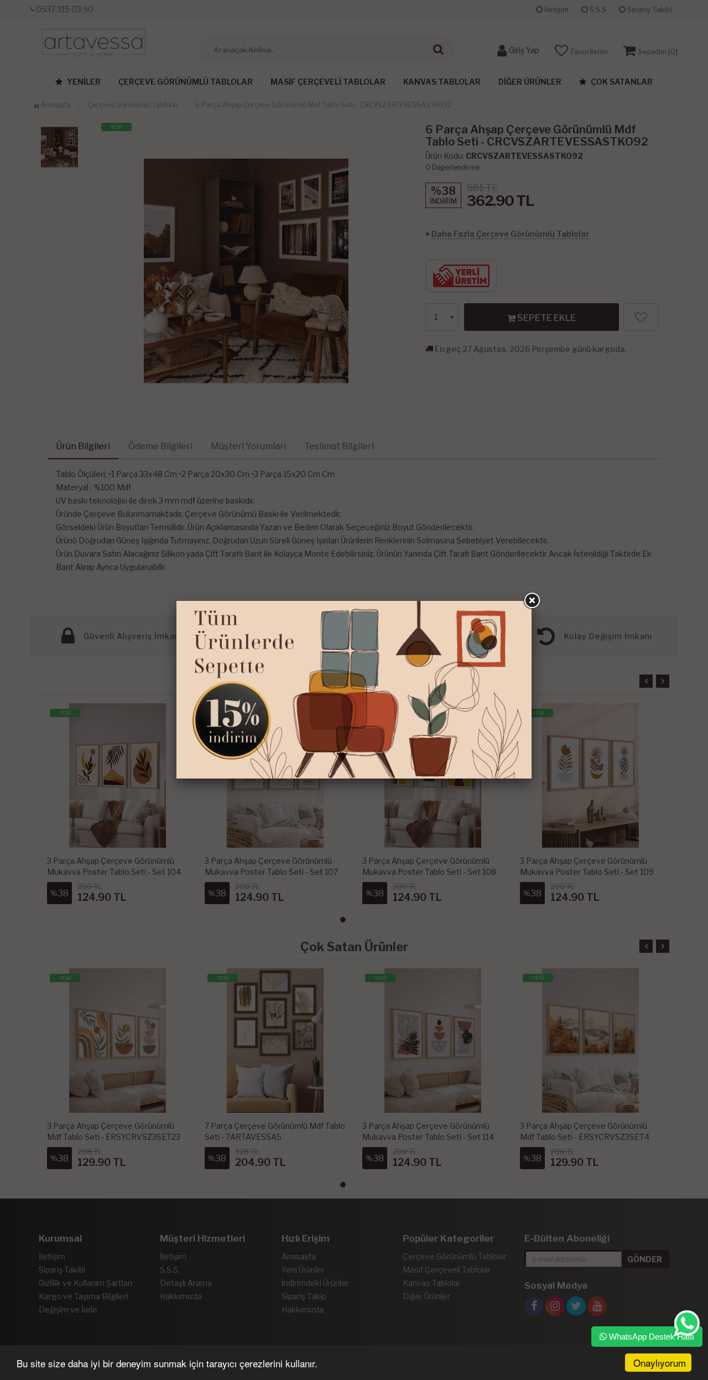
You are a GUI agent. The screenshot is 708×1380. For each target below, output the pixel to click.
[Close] (532, 601)
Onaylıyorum (659, 1362)
